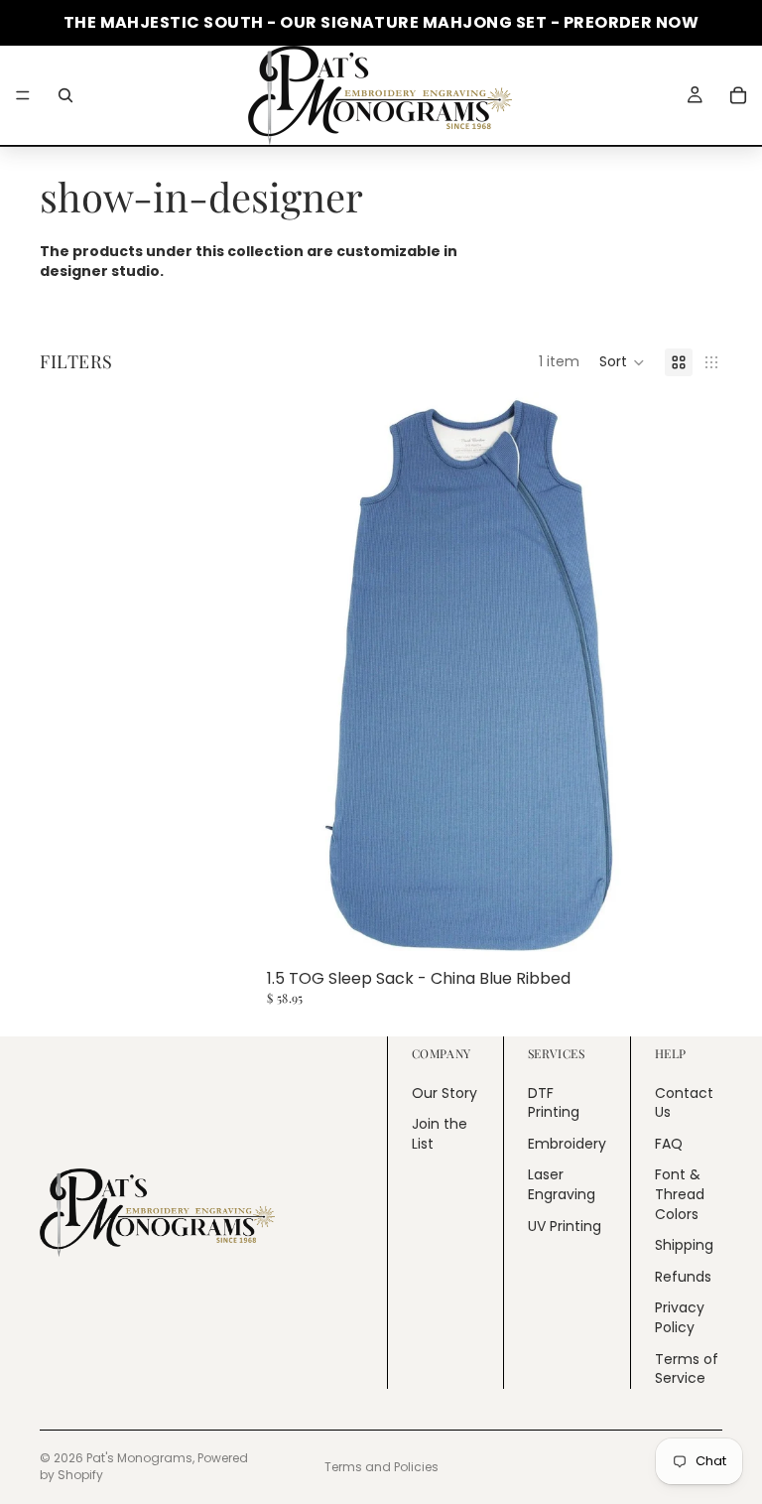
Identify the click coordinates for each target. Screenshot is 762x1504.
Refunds (683, 1276)
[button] (622, 362)
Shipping (684, 1245)
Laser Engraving (561, 1184)
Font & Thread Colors (679, 1193)
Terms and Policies (381, 1466)
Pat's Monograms (139, 1457)
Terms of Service (686, 1368)
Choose (708, 930)
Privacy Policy (679, 1317)
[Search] (65, 95)
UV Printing (564, 1225)
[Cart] (738, 95)
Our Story (444, 1092)
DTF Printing (553, 1102)
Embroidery (567, 1143)
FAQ (669, 1143)
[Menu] (23, 95)
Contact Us (684, 1102)
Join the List (439, 1134)
